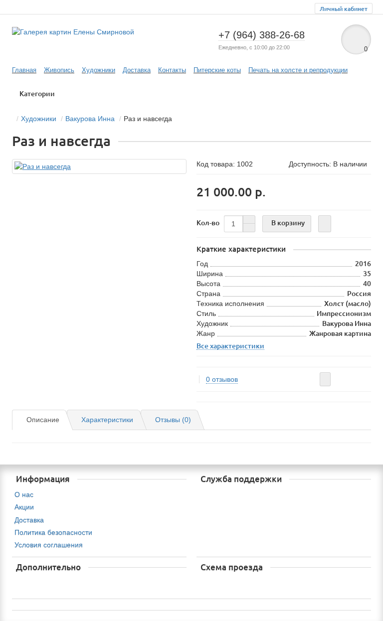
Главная (24, 70)
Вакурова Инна (90, 119)
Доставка (137, 70)
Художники (98, 70)
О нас (23, 494)
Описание (42, 420)
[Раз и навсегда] (99, 166)
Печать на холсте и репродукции (298, 70)
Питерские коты (217, 70)
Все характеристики (230, 346)
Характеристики (107, 420)
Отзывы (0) (173, 420)
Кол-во (207, 223)
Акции (24, 507)
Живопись (59, 70)
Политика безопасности (53, 532)
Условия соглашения (48, 545)
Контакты (172, 70)
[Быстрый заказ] (324, 223)
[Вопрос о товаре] (325, 379)
